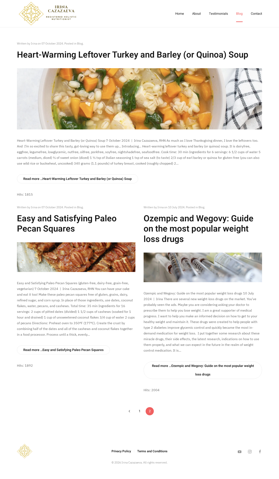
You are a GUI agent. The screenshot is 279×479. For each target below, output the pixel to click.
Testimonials (218, 13)
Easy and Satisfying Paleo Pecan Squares (67, 223)
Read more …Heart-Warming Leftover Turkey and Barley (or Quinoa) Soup (77, 178)
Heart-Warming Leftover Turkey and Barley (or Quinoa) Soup (132, 55)
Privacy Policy (121, 451)
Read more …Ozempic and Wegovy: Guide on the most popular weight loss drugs (203, 370)
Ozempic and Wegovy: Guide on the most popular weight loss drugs (198, 229)
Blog (239, 13)
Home (179, 13)
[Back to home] (47, 13)
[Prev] (129, 411)
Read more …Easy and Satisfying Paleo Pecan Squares (63, 350)
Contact (256, 13)
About (196, 13)
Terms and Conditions (152, 451)
